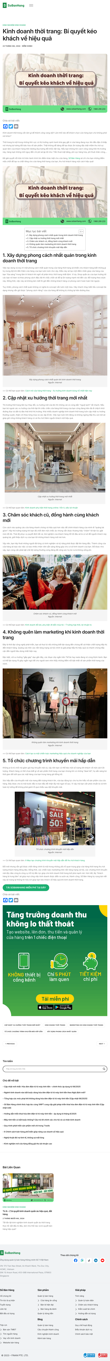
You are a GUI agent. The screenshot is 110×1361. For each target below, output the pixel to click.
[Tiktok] (89, 1260)
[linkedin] (95, 1260)
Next (101, 1044)
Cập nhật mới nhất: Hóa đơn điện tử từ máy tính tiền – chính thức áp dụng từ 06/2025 (42, 1087)
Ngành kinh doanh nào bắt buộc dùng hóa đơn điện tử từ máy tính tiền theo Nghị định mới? (45, 1092)
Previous (11, 1044)
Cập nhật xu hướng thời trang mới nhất (22, 1025)
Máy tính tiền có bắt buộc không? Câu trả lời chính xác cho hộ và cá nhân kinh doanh (42, 1120)
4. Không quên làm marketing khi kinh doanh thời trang (51, 244)
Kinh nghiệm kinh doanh (14, 25)
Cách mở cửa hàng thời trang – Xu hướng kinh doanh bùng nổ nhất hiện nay (58, 391)
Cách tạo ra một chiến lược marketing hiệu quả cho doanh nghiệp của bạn (58, 753)
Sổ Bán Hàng (74, 158)
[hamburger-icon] (31, 5)
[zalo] (82, 1260)
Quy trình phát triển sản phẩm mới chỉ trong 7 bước (27, 1126)
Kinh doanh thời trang (55, 1025)
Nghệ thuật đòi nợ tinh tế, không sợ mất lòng (24, 1138)
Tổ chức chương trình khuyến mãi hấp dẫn (23, 1031)
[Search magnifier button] (104, 1069)
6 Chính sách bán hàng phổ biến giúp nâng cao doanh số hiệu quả (34, 1132)
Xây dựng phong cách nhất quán (61, 1031)
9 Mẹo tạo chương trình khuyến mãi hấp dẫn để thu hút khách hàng (55, 860)
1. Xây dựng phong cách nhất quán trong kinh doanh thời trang (55, 235)
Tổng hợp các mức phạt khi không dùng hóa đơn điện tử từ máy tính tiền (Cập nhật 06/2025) (45, 1098)
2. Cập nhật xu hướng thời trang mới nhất (45, 238)
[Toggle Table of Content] (80, 231)
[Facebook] (75, 1260)
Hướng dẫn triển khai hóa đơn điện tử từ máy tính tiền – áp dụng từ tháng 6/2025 (40, 1114)
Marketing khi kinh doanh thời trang (86, 1025)
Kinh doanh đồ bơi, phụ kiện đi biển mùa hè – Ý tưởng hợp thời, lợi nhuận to (58, 625)
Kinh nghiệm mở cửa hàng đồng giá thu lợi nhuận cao (28, 1144)
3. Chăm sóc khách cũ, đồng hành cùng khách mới (49, 241)
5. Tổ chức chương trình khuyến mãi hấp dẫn (47, 247)
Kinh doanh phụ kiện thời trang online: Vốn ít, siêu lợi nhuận (51, 508)
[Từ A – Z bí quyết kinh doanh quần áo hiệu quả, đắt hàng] (28, 1187)
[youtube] (102, 1260)
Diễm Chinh (27, 46)
